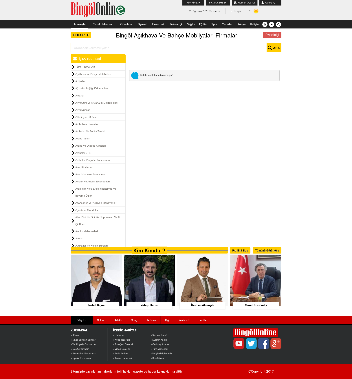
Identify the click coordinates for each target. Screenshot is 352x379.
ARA (276, 48)
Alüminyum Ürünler (86, 117)
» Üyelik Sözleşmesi (81, 358)
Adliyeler (80, 81)
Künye (241, 24)
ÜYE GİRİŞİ (272, 35)
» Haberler (118, 335)
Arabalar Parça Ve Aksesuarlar (93, 160)
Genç (134, 320)
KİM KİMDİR (193, 2)
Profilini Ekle (240, 250)
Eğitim (203, 24)
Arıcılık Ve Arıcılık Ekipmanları (92, 181)
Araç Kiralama (83, 167)
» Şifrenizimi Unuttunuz (83, 353)
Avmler (79, 238)
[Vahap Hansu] (149, 280)
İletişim (255, 24)
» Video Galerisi (121, 349)
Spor (214, 24)
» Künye (75, 335)
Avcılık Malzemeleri (86, 231)
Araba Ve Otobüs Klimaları (90, 145)
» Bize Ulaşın (157, 358)
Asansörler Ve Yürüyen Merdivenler (95, 202)
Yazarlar (227, 24)
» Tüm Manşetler (159, 349)
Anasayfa (79, 24)
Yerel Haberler (102, 24)
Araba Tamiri (82, 138)
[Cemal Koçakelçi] (255, 280)
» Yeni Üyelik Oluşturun (83, 344)
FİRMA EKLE (81, 35)
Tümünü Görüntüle (267, 250)
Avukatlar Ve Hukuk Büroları (91, 245)
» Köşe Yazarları (121, 340)
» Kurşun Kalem (159, 340)
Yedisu (203, 320)
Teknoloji (176, 24)
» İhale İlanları (120, 353)
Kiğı (167, 320)
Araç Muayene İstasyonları (90, 174)
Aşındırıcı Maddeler (86, 210)
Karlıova (151, 320)
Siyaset (142, 24)
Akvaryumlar (82, 109)
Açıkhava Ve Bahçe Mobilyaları (93, 74)
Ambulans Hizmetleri (87, 124)
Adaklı (118, 320)
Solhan (101, 320)
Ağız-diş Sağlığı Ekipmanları (91, 88)
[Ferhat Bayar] (96, 280)
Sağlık (191, 24)
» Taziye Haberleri (122, 358)
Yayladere (184, 320)
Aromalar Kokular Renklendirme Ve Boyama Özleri (95, 192)
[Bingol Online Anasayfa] (255, 332)
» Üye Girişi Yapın (80, 349)
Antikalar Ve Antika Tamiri (89, 131)
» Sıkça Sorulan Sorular (83, 340)
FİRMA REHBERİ (218, 2)
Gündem (126, 24)
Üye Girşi (270, 2)
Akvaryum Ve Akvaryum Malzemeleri (96, 102)
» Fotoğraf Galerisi (123, 344)
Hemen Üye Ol (246, 2)
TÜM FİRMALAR (85, 66)
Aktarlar (79, 95)
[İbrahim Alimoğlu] (202, 280)
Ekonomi (158, 24)
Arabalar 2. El (83, 152)
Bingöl (237, 11)
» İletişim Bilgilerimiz (161, 353)
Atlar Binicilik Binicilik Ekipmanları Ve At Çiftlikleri (97, 221)
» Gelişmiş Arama (160, 344)
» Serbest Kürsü (159, 335)
